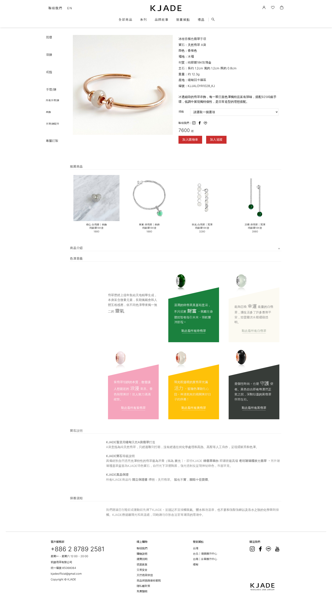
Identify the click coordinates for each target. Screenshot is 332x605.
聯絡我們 (55, 8)
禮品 (201, 20)
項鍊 (49, 55)
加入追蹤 (216, 139)
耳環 (49, 37)
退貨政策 (142, 564)
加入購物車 (190, 139)
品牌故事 (161, 20)
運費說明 (142, 559)
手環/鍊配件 (52, 123)
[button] (169, 38)
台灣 (195, 548)
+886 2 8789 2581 (77, 549)
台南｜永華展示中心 (205, 559)
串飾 (48, 112)
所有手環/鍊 (52, 100)
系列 (143, 20)
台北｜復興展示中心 (205, 553)
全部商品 (125, 20)
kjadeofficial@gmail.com (66, 573)
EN (69, 8)
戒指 (49, 72)
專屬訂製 (52, 141)
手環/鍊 (51, 89)
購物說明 (142, 553)
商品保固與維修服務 (149, 580)
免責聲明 (142, 591)
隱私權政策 (143, 586)
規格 (181, 111)
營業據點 (183, 20)
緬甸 (195, 564)
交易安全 (142, 569)
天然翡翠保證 (145, 575)
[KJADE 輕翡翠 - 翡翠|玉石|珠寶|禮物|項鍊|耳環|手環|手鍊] (166, 8)
